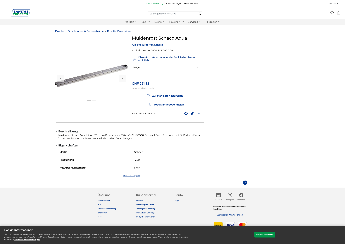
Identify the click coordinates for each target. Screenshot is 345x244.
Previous (60, 78)
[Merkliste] (332, 13)
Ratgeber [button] (211, 21)
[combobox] (175, 13)
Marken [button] (130, 21)
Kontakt (139, 201)
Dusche (59, 31)
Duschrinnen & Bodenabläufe (86, 31)
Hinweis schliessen (265, 234)
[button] (198, 113)
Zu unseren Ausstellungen (230, 215)
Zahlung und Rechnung (145, 209)
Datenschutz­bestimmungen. (27, 239)
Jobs (99, 217)
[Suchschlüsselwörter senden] (200, 14)
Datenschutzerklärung (107, 209)
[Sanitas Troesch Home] (20, 12)
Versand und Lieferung (145, 213)
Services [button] (193, 21)
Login (177, 201)
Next (122, 78)
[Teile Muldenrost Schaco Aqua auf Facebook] (186, 113)
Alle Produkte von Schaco (147, 44)
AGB (99, 205)
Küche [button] (158, 21)
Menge (136, 67)
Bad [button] (144, 21)
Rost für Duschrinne (119, 31)
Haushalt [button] (175, 21)
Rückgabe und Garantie (145, 217)
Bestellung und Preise (145, 205)
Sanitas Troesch (104, 201)
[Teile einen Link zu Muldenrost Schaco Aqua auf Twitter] (192, 113)
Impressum (102, 213)
